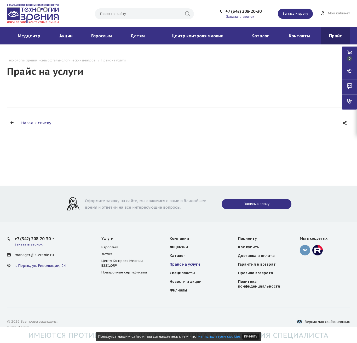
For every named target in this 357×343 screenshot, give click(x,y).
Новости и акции (185, 281)
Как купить (249, 247)
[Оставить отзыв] (349, 86)
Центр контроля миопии (197, 35)
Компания (179, 238)
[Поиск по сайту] (187, 13)
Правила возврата (255, 273)
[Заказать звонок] (349, 71)
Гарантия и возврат (257, 264)
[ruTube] (317, 250)
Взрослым (101, 35)
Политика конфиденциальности (259, 284)
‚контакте (305, 250)
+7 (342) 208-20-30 (243, 11)
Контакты (299, 35)
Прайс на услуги (185, 264)
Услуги (107, 238)
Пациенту (247, 238)
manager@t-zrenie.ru (34, 255)
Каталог (260, 35)
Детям (138, 35)
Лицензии (179, 247)
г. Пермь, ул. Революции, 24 (40, 265)
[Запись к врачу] (349, 102)
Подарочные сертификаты (124, 272)
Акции (66, 35)
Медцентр (29, 35)
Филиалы (178, 290)
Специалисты (182, 273)
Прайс (335, 35)
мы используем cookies (219, 336)
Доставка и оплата (256, 255)
